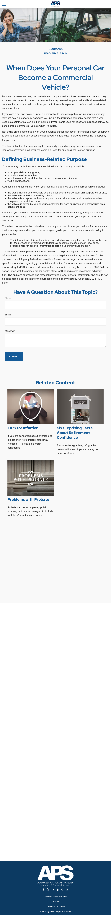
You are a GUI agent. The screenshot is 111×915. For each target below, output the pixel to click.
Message (10, 331)
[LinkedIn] (53, 889)
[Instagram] (62, 889)
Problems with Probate (28, 499)
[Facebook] (43, 889)
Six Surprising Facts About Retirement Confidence (75, 433)
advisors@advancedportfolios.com (55, 911)
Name (8, 298)
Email (8, 314)
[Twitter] (48, 889)
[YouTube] (57, 889)
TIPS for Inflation (22, 428)
